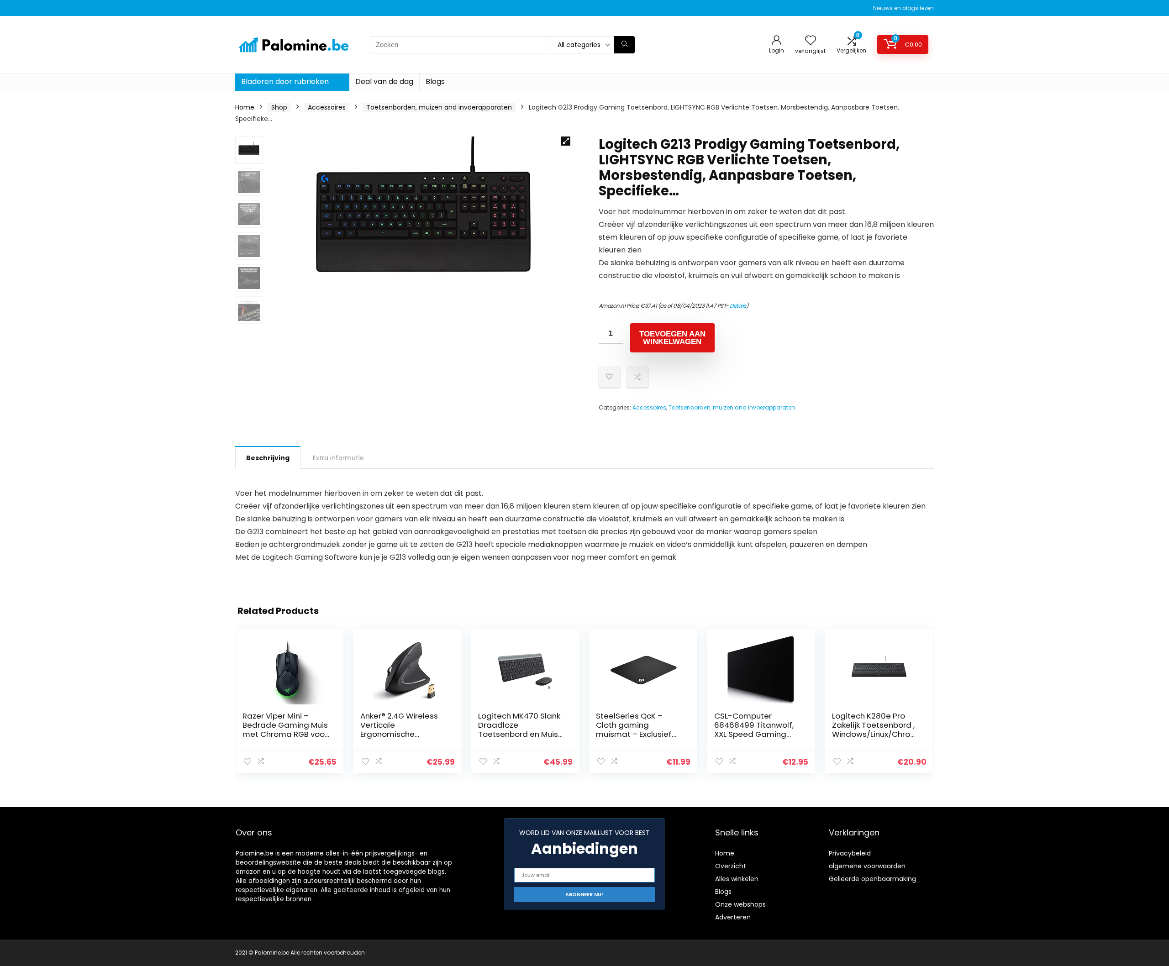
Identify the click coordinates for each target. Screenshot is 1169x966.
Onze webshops (740, 904)
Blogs (435, 81)
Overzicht (730, 866)
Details (738, 306)
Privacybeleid (850, 853)
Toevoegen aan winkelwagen (672, 338)
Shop (279, 107)
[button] (565, 141)
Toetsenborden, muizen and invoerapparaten (439, 107)
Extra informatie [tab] (338, 457)
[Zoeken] (624, 44)
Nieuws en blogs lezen (903, 8)
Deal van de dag (384, 81)
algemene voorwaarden (867, 866)
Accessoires (327, 107)
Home (244, 107)
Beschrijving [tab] (268, 457)
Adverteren (733, 917)
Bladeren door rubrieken (285, 81)
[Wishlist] (810, 40)
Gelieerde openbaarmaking (872, 878)
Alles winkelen (736, 878)
